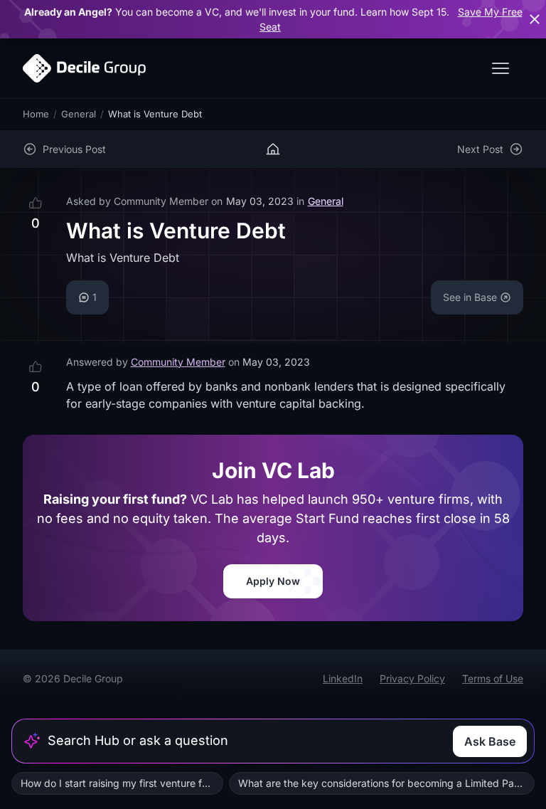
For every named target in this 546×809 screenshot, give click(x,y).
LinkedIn (343, 678)
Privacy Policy (412, 678)
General (78, 114)
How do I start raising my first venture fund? (122, 783)
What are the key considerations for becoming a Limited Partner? (386, 783)
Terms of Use (492, 678)
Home (36, 114)
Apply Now (273, 581)
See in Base (470, 297)
